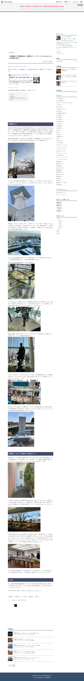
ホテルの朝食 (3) (60, 155)
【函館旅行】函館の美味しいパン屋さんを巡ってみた (23, 639)
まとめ (11, 99)
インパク (13, 378)
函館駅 (37, 138)
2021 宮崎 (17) (59, 119)
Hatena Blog (40, 677)
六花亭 (22, 454)
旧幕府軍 (33, 130)
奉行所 (39, 407)
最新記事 (59, 66)
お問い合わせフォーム (61, 192)
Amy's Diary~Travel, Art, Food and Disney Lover (42, 6)
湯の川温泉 (34, 69)
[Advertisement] (42, 22)
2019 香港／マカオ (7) (61, 109)
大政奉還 (14, 130)
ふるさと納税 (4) (60, 142)
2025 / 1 (60, 227)
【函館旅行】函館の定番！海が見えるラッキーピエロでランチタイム (26, 657)
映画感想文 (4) (59, 170)
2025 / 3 (60, 224)
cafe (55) (58, 132)
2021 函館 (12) (59, 117)
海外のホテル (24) (60, 174)
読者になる (80, 5)
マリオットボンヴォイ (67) (62, 157)
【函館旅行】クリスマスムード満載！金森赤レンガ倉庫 (23, 651)
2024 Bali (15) (59, 123)
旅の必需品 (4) (59, 165)
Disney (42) (58, 134)
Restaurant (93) (59, 140)
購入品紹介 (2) (59, 184)
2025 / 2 (60, 226)
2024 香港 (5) (59, 128)
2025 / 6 (60, 220)
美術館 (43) (58, 178)
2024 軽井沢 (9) (59, 126)
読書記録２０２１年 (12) (61, 182)
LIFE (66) (58, 138)
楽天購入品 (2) (59, 172)
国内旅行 (50, 61)
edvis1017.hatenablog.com (13, 87)
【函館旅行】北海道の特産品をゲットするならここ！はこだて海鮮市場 (26, 645)
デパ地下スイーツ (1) (60, 151)
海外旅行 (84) (59, 176)
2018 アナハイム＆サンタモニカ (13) (64, 102)
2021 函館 (45, 61)
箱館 (28, 128)
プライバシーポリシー (61, 194)
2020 (58, 233)
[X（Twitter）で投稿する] (15, 605)
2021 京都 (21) (59, 115)
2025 (58, 218)
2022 (58, 229)
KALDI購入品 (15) (59, 136)
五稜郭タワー (24, 90)
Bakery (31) (58, 130)
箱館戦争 (25, 130)
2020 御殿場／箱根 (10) (61, 113)
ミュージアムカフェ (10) (61, 159)
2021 (58, 231)
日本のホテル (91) (60, 168)
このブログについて (60, 53)
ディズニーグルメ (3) (60, 149)
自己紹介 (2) (59, 180)
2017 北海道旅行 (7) (60, 100)
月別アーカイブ (60, 216)
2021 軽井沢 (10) (59, 121)
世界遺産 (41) (59, 161)
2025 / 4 (60, 223)
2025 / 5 (60, 221)
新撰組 (15, 133)
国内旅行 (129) (59, 163)
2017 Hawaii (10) (59, 98)
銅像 (28, 133)
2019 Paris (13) (59, 107)
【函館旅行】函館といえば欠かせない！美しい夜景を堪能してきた (26, 633)
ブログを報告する (47, 677)
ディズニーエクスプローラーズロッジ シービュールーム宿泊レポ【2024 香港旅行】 (69, 76)
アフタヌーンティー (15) (61, 144)
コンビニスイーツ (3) (60, 147)
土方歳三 (20, 133)
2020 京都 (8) (59, 111)
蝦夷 (24, 128)
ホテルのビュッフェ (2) (61, 153)
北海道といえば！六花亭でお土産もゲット (18, 98)
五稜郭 (9, 128)
